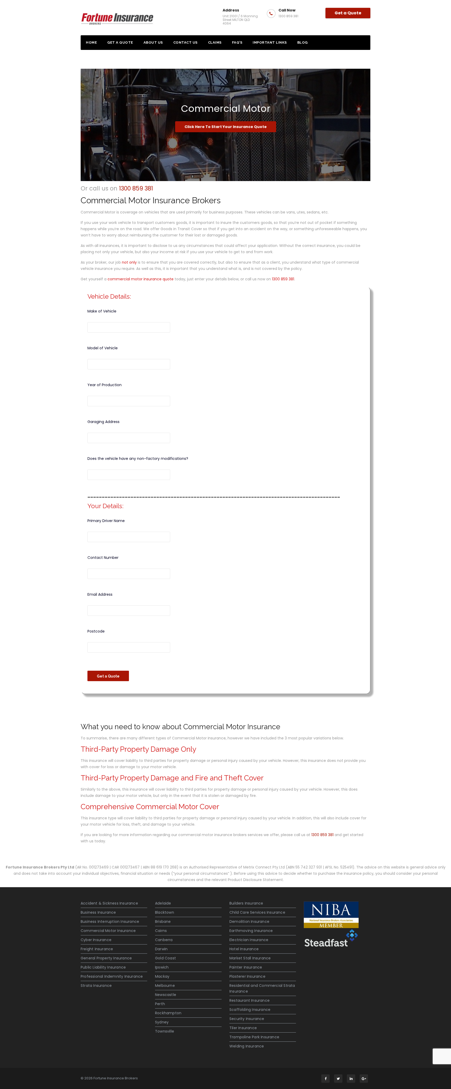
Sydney (162, 1022)
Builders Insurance (246, 903)
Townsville (164, 1031)
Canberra (164, 939)
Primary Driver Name (106, 520)
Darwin (161, 949)
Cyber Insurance (96, 939)
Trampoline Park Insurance (254, 1037)
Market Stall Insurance (250, 958)
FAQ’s (237, 42)
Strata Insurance (96, 985)
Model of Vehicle (102, 348)
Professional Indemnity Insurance (112, 976)
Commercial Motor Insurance (108, 930)
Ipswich (162, 967)
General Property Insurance (106, 958)
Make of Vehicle (101, 311)
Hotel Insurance (244, 949)
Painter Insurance (245, 967)
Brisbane (163, 921)
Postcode (96, 631)
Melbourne (165, 985)
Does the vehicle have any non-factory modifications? (137, 458)
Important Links (270, 42)
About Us (153, 42)
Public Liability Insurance (103, 967)
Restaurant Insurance (249, 1000)
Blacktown (164, 912)
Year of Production (104, 384)
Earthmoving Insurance (251, 930)
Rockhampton (168, 1013)
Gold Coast (165, 958)
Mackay (162, 976)
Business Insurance (98, 912)
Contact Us (185, 42)
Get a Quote (348, 13)
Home (91, 42)
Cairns (161, 930)
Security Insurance (246, 1018)
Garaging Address (103, 421)
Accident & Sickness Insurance (109, 903)
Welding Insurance (246, 1046)
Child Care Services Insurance (257, 912)
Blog (302, 42)
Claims (215, 42)
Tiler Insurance (243, 1027)
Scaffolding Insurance (249, 1009)
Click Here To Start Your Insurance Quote (226, 126)
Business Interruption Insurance (110, 921)
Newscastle (165, 994)
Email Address (99, 594)
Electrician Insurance (248, 939)
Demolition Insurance (249, 921)
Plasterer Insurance (247, 976)
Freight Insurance (97, 949)
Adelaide (163, 903)
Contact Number (102, 557)
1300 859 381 (136, 188)
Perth (160, 1003)
